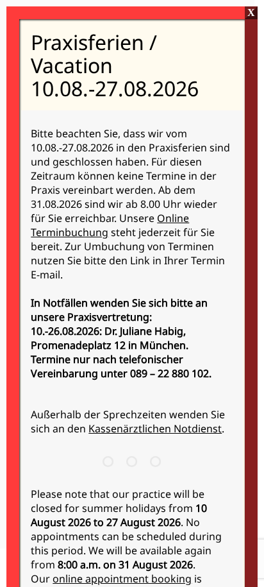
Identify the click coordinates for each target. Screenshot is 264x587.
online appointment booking (122, 579)
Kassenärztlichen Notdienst (155, 428)
